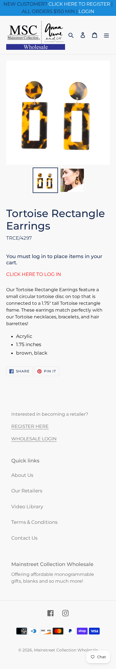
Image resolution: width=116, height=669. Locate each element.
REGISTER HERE (30, 426)
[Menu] (106, 35)
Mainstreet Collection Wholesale (66, 650)
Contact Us (24, 538)
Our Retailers (26, 491)
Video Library (27, 506)
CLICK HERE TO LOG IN (33, 274)
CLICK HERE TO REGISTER (79, 4)
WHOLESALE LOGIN (34, 438)
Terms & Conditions (34, 522)
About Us (22, 475)
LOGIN (86, 11)
